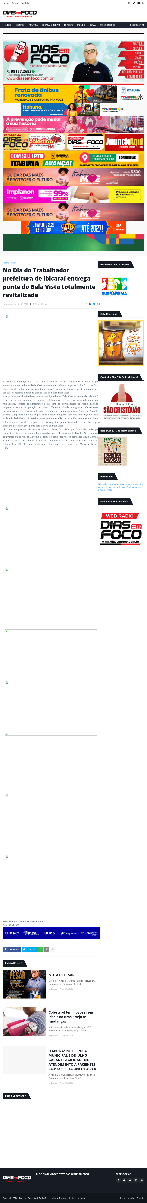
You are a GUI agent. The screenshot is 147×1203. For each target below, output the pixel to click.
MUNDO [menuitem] (81, 25)
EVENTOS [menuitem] (20, 25)
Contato (25, 3)
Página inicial (9, 262)
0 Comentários (40, 304)
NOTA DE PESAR (62, 975)
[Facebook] (90, 304)
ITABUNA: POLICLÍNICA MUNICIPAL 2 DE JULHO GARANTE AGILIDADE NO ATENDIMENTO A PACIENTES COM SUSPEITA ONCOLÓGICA (72, 1060)
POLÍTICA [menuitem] (33, 25)
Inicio (6, 3)
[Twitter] (94, 304)
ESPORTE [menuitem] (68, 25)
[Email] (46, 949)
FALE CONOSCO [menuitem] (107, 25)
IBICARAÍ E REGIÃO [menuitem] (51, 25)
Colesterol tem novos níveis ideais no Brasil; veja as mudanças (71, 1016)
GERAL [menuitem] (92, 25)
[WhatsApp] (40, 949)
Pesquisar (135, 25)
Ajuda (15, 3)
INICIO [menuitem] (8, 25)
